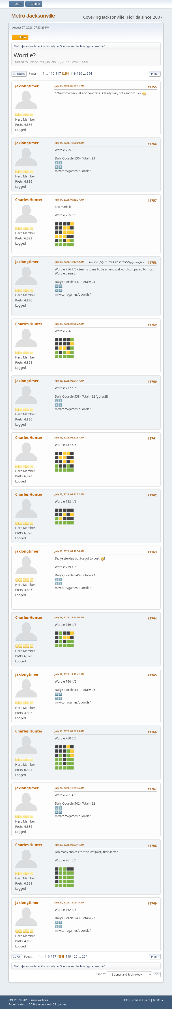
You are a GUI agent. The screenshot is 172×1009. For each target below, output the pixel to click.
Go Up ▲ (158, 1000)
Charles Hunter (28, 199)
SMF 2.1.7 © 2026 (18, 1000)
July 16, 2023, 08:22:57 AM (69, 437)
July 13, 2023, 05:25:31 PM (69, 86)
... (47, 73)
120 (79, 73)
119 (73, 73)
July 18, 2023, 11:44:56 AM (69, 617)
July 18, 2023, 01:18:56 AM (69, 551)
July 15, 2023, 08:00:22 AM (69, 323)
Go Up (17, 956)
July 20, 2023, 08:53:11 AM (69, 844)
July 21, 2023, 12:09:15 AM (69, 902)
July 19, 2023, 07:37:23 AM (69, 731)
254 (89, 73)
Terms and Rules (140, 1000)
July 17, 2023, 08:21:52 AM (69, 494)
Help (125, 1000)
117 (58, 73)
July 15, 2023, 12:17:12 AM (69, 261)
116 (51, 73)
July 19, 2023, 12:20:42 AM (69, 674)
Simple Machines (39, 1000)
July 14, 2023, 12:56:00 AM (69, 142)
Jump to (100, 974)
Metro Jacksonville (33, 16)
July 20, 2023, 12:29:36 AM (69, 788)
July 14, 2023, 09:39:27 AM (69, 199)
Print (155, 73)
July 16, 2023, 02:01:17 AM (69, 380)
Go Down (19, 73)
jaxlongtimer (27, 86)
